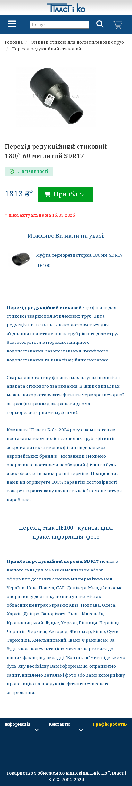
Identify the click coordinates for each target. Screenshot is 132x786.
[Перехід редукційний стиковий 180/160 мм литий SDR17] (56, 96)
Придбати (68, 194)
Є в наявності (32, 171)
